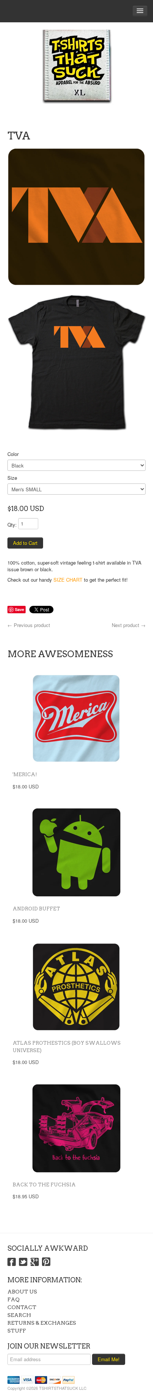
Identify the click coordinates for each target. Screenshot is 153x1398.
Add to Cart (25, 542)
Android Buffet (36, 909)
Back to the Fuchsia (44, 1185)
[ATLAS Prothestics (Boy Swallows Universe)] (76, 986)
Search (19, 1315)
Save (19, 609)
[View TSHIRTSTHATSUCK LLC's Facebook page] (11, 1262)
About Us (22, 1292)
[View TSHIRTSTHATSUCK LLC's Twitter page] (23, 1262)
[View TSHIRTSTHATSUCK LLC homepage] (76, 74)
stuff (16, 1331)
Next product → (129, 625)
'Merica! (25, 774)
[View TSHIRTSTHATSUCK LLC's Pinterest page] (46, 1262)
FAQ (13, 1299)
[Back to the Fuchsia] (76, 1128)
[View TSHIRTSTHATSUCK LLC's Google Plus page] (34, 1262)
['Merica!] (76, 718)
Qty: (12, 524)
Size (12, 477)
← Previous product (28, 625)
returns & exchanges (41, 1323)
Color (13, 453)
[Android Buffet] (76, 852)
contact (21, 1307)
